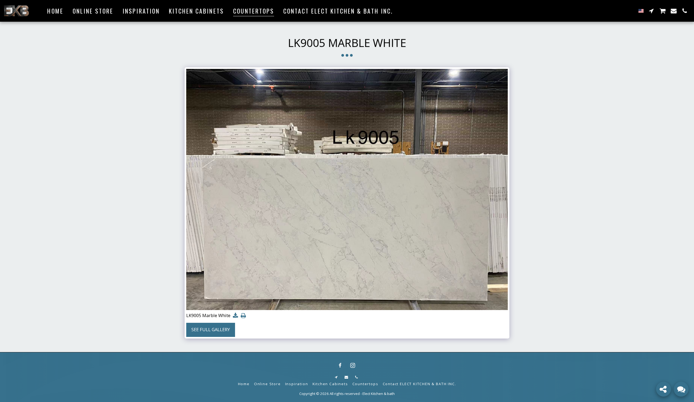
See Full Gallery (210, 329)
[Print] (243, 316)
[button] (651, 11)
